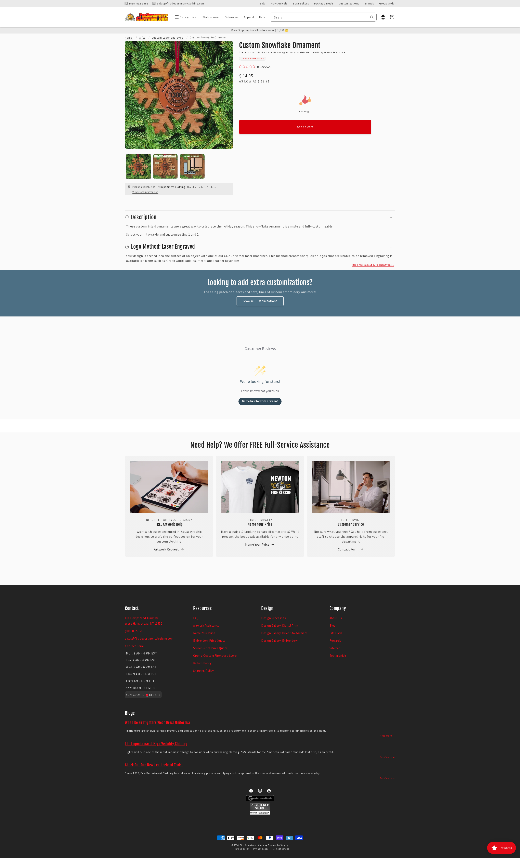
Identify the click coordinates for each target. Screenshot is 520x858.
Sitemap (335, 648)
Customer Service (351, 524)
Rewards (335, 640)
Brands (369, 3)
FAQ (196, 618)
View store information (145, 191)
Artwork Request (166, 549)
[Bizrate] (514, 855)
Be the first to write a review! (260, 401)
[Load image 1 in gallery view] (138, 166)
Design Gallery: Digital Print (280, 625)
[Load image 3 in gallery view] (192, 166)
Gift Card (335, 633)
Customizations (349, 3)
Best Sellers (300, 3)
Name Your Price (260, 524)
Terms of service (280, 848)
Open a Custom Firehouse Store (215, 656)
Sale (262, 3)
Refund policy (242, 848)
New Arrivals (279, 3)
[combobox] (323, 17)
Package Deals (324, 3)
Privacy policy (260, 848)
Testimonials (338, 656)
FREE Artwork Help (169, 524)
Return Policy (202, 663)
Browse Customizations (260, 301)
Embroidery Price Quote (209, 640)
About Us (335, 618)
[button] (184, 17)
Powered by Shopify (278, 845)
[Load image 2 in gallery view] (165, 166)
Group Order (387, 3)
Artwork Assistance (206, 625)
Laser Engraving (253, 58)
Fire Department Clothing (253, 845)
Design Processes (273, 618)
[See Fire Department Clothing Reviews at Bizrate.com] (260, 813)
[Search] (371, 17)
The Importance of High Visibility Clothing (156, 743)
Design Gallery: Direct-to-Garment (284, 633)
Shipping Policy (203, 671)
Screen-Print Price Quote (210, 648)
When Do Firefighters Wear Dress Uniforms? (158, 722)
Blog (332, 625)
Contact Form (348, 549)
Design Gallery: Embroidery (279, 640)
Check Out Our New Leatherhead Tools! (154, 765)
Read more (339, 52)
